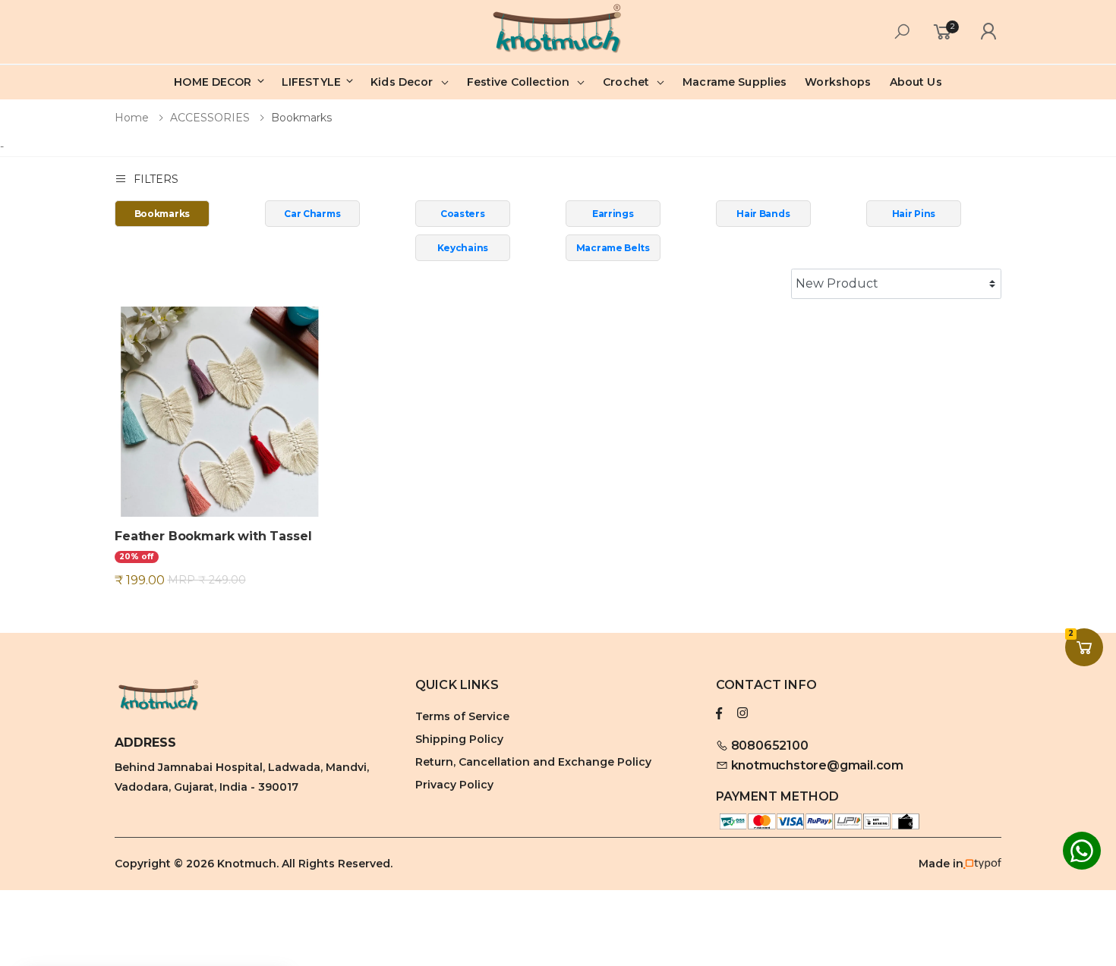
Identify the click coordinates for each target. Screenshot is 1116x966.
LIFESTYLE (313, 82)
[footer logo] (257, 697)
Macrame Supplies (735, 82)
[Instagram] (742, 712)
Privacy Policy (454, 784)
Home (132, 117)
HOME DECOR (214, 82)
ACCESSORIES (210, 117)
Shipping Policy (459, 739)
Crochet (626, 82)
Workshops (838, 82)
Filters (156, 178)
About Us (916, 82)
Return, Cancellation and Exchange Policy (533, 762)
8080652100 (768, 745)
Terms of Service (462, 716)
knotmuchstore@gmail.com (817, 765)
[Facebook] (719, 712)
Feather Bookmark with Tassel (213, 536)
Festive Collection (518, 82)
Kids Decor (401, 82)
